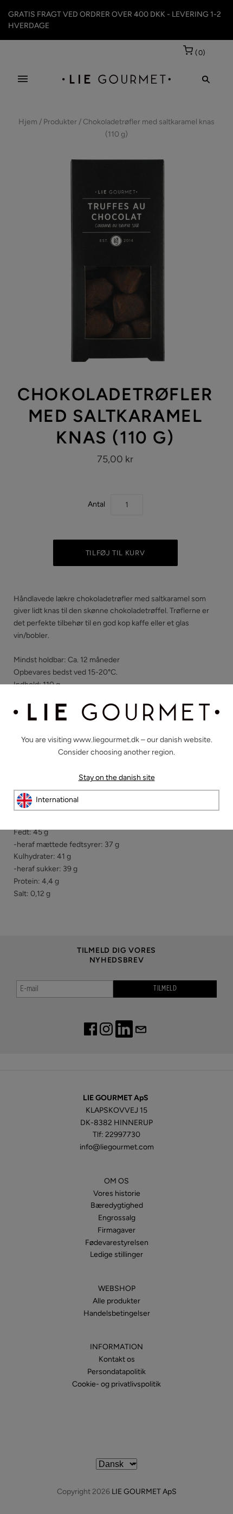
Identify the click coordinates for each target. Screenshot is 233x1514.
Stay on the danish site (117, 777)
